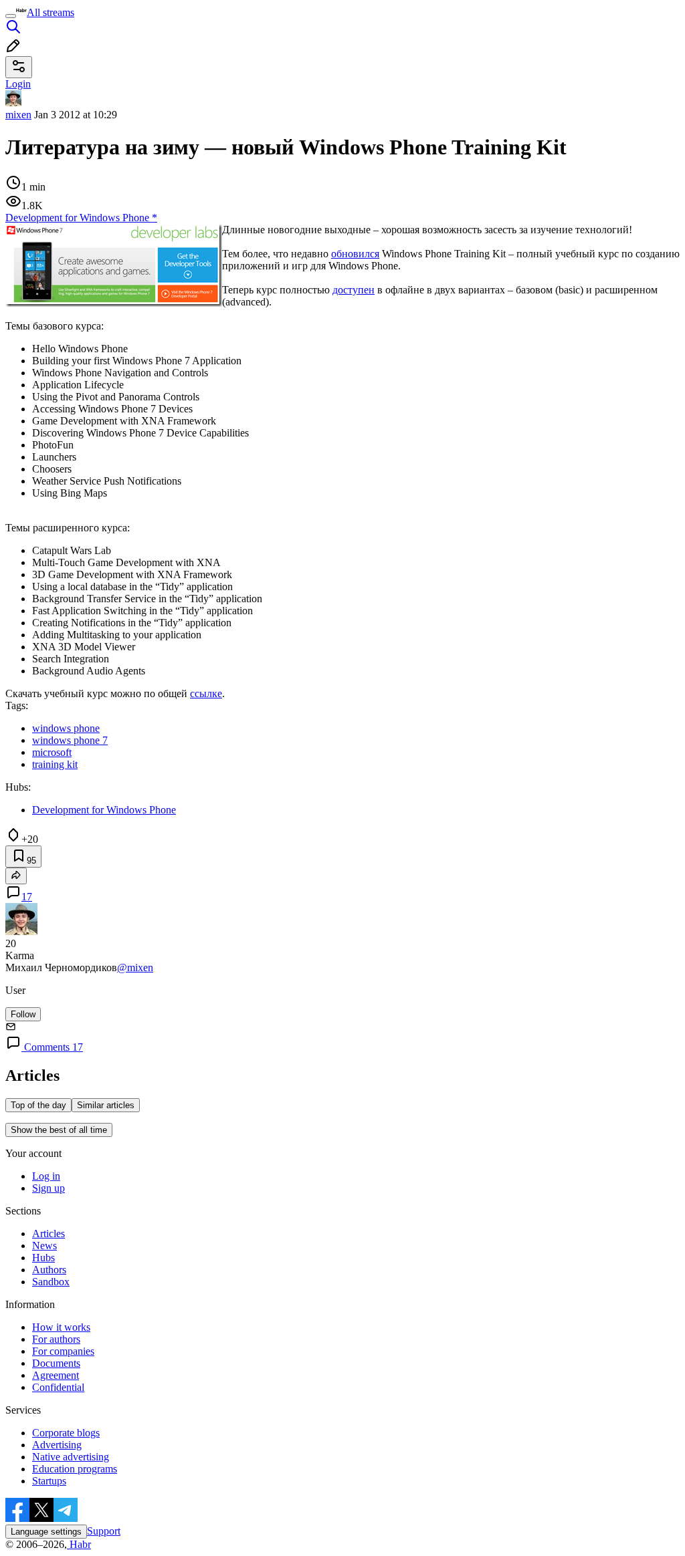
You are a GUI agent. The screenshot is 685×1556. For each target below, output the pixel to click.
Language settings (46, 1532)
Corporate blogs (66, 1432)
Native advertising (70, 1456)
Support (103, 1531)
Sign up (48, 1188)
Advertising (57, 1444)
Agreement (55, 1375)
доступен (353, 289)
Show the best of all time (59, 1130)
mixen (18, 114)
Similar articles (105, 1105)
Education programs (74, 1468)
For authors (56, 1339)
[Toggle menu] (10, 16)
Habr (79, 1544)
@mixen (135, 967)
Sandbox (51, 1281)
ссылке (206, 693)
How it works (61, 1327)
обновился (355, 253)
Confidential (58, 1387)
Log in (46, 1176)
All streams (50, 12)
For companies (63, 1351)
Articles (48, 1233)
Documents (56, 1363)
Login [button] (18, 84)
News (44, 1245)
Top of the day (38, 1105)
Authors (49, 1269)
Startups (49, 1480)
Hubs (43, 1257)
